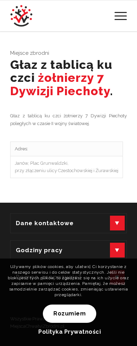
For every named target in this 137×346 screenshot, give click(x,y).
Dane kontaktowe (45, 223)
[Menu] (117, 15)
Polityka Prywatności (69, 331)
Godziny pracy (39, 250)
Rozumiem (69, 313)
